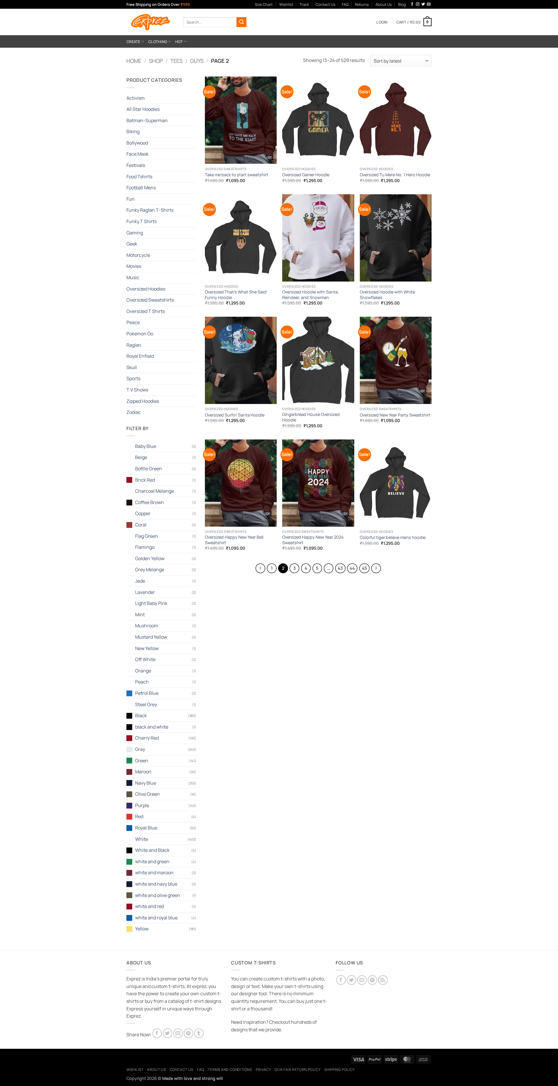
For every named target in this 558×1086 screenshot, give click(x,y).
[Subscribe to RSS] (383, 980)
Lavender (145, 592)
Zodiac (133, 412)
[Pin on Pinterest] (188, 1033)
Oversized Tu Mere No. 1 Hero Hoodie (395, 174)
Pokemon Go (139, 333)
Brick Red (145, 480)
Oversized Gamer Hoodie (305, 174)
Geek (131, 244)
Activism (135, 98)
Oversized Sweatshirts (150, 300)
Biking (133, 131)
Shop (156, 61)
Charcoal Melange (154, 491)
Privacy (263, 1069)
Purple (142, 805)
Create (133, 41)
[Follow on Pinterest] (372, 980)
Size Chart (264, 4)
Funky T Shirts (141, 221)
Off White (145, 659)
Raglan (133, 345)
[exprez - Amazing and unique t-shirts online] (150, 22)
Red (139, 816)
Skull (131, 367)
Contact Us (325, 4)
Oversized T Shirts (145, 311)
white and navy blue (156, 884)
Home (133, 61)
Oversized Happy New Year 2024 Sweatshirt (313, 540)
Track (304, 4)
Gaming (134, 232)
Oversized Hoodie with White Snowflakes (387, 294)
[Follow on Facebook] (412, 4)
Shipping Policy (339, 1069)
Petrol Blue (146, 693)
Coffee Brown (149, 502)
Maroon (143, 771)
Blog (402, 4)
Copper (143, 513)
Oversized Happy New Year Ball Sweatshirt (234, 540)
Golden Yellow (149, 558)
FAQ (345, 4)
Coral (140, 524)
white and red (149, 906)
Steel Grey (146, 704)
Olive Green (147, 794)
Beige (141, 457)
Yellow (142, 928)
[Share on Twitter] (167, 1033)
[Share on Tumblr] (199, 1033)
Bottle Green (148, 468)
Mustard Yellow (151, 637)
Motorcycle (138, 255)
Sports (133, 378)
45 (364, 568)
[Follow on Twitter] (423, 4)
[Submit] (241, 22)
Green (141, 760)
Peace (133, 322)
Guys (196, 61)
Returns (362, 4)
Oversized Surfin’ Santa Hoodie (234, 415)
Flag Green (146, 536)
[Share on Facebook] (157, 1033)
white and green (152, 861)
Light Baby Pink (151, 603)
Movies (133, 266)
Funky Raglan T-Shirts (150, 210)
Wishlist (286, 4)
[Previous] (260, 568)
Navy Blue (145, 783)
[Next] (376, 568)
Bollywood (137, 143)
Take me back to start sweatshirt (236, 174)
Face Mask (137, 154)
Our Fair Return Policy (298, 1069)
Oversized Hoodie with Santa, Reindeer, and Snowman (310, 294)
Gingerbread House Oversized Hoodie (311, 417)
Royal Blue (146, 828)
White (141, 839)
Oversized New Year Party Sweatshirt (395, 415)
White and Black (152, 850)
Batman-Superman (147, 120)
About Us (383, 4)
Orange (143, 670)
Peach (142, 682)
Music (132, 277)
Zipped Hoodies (142, 401)
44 (352, 568)
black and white (151, 727)
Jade (140, 581)
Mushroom (146, 625)
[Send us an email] (428, 4)
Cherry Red (147, 738)
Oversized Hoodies (145, 289)
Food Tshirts (139, 176)
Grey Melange (149, 569)
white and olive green (157, 895)
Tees (176, 61)
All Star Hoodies (143, 109)
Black (141, 715)
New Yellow (147, 648)
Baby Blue (145, 446)
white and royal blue (156, 917)
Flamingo (145, 547)
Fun (130, 199)
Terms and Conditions (230, 1069)
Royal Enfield (140, 356)
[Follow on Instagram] (417, 4)
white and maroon (154, 872)
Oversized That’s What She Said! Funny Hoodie (236, 294)
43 (340, 568)
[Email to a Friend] (178, 1033)
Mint (140, 614)
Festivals (135, 165)
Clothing (157, 41)
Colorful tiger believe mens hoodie (392, 537)
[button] (381, 22)
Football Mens (141, 187)
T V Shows (137, 390)
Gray (140, 749)
